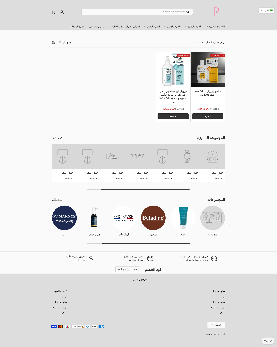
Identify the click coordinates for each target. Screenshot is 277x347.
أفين (183, 234)
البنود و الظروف (217, 307)
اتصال (222, 312)
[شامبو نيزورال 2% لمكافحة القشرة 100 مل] (207, 69)
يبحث (222, 297)
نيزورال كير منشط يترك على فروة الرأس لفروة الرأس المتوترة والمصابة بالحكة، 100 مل (173, 96)
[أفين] (183, 218)
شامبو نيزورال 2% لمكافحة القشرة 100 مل (207, 93)
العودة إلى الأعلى (140, 279)
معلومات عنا (219, 302)
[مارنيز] (64, 218)
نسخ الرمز (122, 269)
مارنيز (64, 234)
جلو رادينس (94, 234)
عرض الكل (57, 137)
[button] (266, 10)
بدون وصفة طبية (96, 26)
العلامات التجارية (217, 26)
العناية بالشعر (153, 26)
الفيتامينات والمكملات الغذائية (126, 26)
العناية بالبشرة (194, 26)
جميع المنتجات (77, 26)
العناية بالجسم (173, 26)
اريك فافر (123, 234)
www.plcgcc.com (212, 334)
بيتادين (153, 234)
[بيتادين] (153, 218)
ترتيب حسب (219, 42)
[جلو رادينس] (94, 218)
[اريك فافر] (123, 218)
